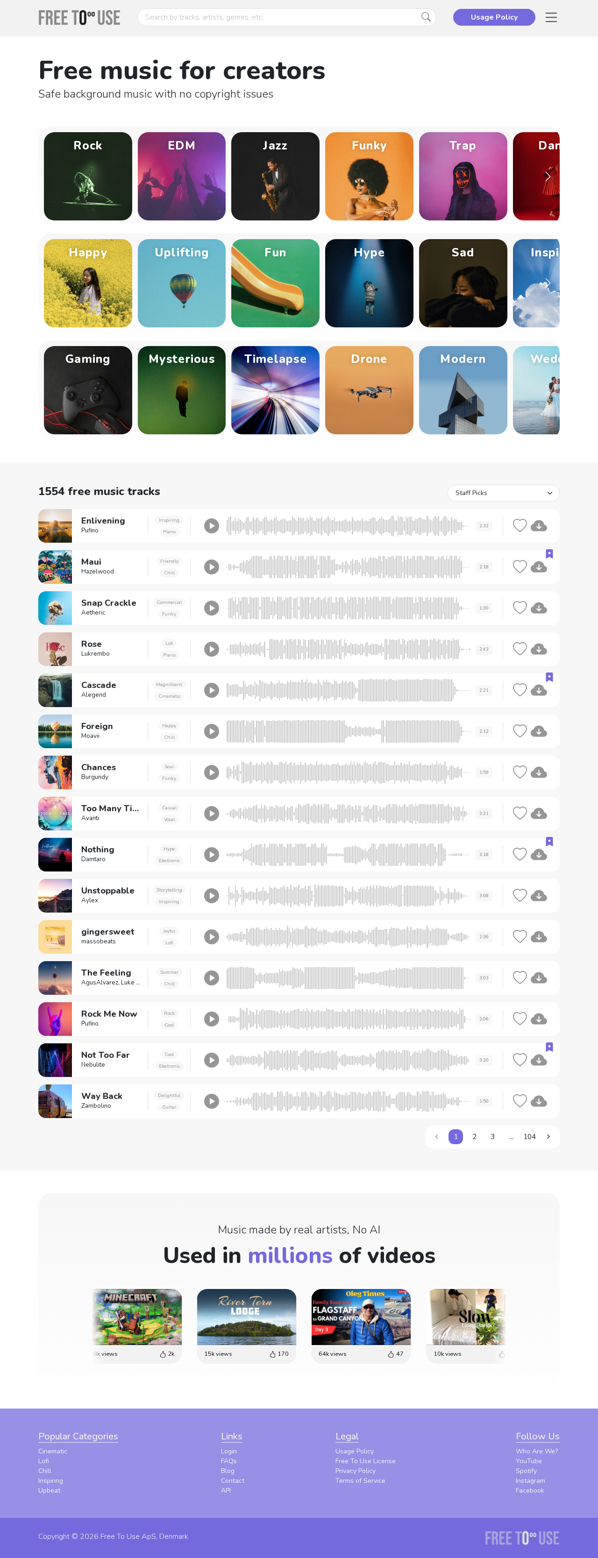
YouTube (529, 1461)
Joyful (169, 931)
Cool (169, 1024)
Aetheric (93, 613)
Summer (169, 972)
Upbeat (49, 1490)
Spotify (526, 1470)
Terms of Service (360, 1480)
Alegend (93, 695)
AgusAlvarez (99, 982)
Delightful (169, 1095)
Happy (169, 725)
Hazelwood (97, 571)
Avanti (90, 818)
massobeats (98, 941)
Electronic (169, 860)
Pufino (90, 530)
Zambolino (96, 1106)
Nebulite (93, 1065)
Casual (169, 807)
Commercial (169, 602)
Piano (169, 531)
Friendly (169, 561)
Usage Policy (354, 1451)
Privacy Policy (355, 1470)
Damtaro (93, 859)
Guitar (169, 1107)
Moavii (90, 736)
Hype (169, 848)
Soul (169, 766)
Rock (169, 1013)
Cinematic (169, 696)
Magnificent (169, 684)
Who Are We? (537, 1451)
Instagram (530, 1480)
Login (229, 1451)
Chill (169, 572)
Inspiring (169, 520)
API (226, 1490)
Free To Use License (365, 1461)
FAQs (229, 1461)
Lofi (169, 643)
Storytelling (169, 889)
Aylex (89, 900)
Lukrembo (95, 654)
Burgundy (94, 777)
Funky (169, 613)
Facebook (530, 1490)
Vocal (169, 819)
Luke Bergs (137, 982)
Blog (228, 1470)
